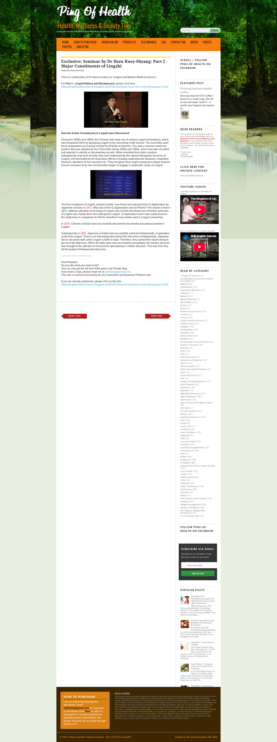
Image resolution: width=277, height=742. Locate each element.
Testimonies (149, 42)
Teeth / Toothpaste (189, 486)
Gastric (183, 363)
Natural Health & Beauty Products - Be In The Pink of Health (100, 737)
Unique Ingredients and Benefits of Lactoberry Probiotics (202, 622)
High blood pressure (190, 394)
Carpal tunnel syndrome (192, 321)
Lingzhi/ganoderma (190, 417)
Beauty (184, 296)
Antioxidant (186, 287)
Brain (183, 308)
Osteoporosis (187, 451)
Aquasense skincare (190, 290)
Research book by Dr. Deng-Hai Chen (197, 466)
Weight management (190, 505)
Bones (183, 305)
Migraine (184, 435)
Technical (184, 483)
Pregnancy (185, 460)
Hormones (185, 400)
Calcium (184, 314)
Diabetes (184, 333)
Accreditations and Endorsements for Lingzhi (196, 280)
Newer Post (74, 316)
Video (183, 495)
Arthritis (184, 293)
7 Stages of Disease (189, 276)
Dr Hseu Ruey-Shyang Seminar (195, 342)
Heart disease (187, 384)
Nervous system (188, 441)
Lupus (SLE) (186, 426)
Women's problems (189, 508)
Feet (182, 354)
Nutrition (185, 444)
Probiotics (185, 463)
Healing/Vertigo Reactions (193, 381)
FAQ (163, 42)
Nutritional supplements (192, 448)
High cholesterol (188, 397)
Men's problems (188, 432)
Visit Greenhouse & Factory (193, 498)
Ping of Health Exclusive (191, 176)
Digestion (185, 339)
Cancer (183, 317)
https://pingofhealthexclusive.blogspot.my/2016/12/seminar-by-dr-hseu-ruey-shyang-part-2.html (114, 284)
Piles (182, 454)
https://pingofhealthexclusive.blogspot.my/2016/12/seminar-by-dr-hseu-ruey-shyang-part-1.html (114, 86)
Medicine (185, 429)
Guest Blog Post (188, 375)
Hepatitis (184, 390)
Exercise (184, 348)
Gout (183, 372)
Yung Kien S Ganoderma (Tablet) (202, 643)
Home (65, 42)
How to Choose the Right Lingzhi (196, 403)
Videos (207, 42)
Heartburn (185, 387)
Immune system (188, 411)
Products (129, 42)
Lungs (183, 423)
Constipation (186, 330)
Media (194, 42)
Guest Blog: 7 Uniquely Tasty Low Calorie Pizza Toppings (202, 666)
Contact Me (178, 42)
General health (187, 366)
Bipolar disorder (188, 299)
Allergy (183, 284)
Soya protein (186, 471)
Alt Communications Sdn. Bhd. (201, 737)
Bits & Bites (186, 302)
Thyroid (184, 492)
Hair (182, 378)
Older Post (156, 316)
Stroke (183, 474)
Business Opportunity (191, 311)
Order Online (109, 42)
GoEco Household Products (193, 369)
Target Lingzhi (187, 477)
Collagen (184, 327)
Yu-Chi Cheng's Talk (189, 516)
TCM (182, 480)
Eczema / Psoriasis (189, 345)
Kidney (183, 414)
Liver (182, 420)
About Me (83, 47)
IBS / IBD (184, 408)
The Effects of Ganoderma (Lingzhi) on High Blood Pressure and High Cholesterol (203, 600)
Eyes (182, 351)
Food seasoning (188, 357)
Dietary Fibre (186, 336)
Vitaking (184, 501)
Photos (67, 47)
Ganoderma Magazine (191, 360)
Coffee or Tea (187, 324)
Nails (182, 438)
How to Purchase (85, 42)
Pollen (183, 457)
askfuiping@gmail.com (118, 271)
